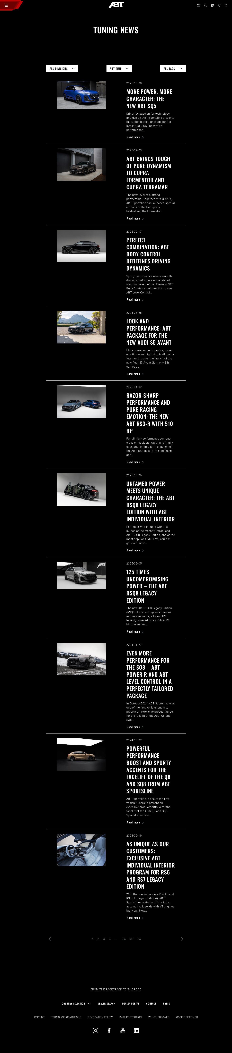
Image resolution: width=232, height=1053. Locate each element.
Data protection (130, 1017)
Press (166, 1003)
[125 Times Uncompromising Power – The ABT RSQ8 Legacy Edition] (81, 575)
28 (139, 939)
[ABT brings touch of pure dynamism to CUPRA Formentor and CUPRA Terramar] (81, 164)
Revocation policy (100, 1017)
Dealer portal (131, 1003)
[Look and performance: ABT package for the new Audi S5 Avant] (81, 327)
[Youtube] (122, 1030)
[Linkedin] (136, 1030)
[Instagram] (95, 1030)
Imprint (39, 1017)
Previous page (49, 939)
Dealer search (106, 1003)
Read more (134, 137)
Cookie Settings (187, 1017)
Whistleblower (158, 1017)
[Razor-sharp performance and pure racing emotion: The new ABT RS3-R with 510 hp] (81, 401)
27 (131, 939)
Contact (151, 1003)
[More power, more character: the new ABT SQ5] (81, 95)
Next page (182, 939)
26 (124, 939)
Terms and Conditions (66, 1017)
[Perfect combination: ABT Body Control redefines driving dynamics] (81, 246)
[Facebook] (109, 1030)
